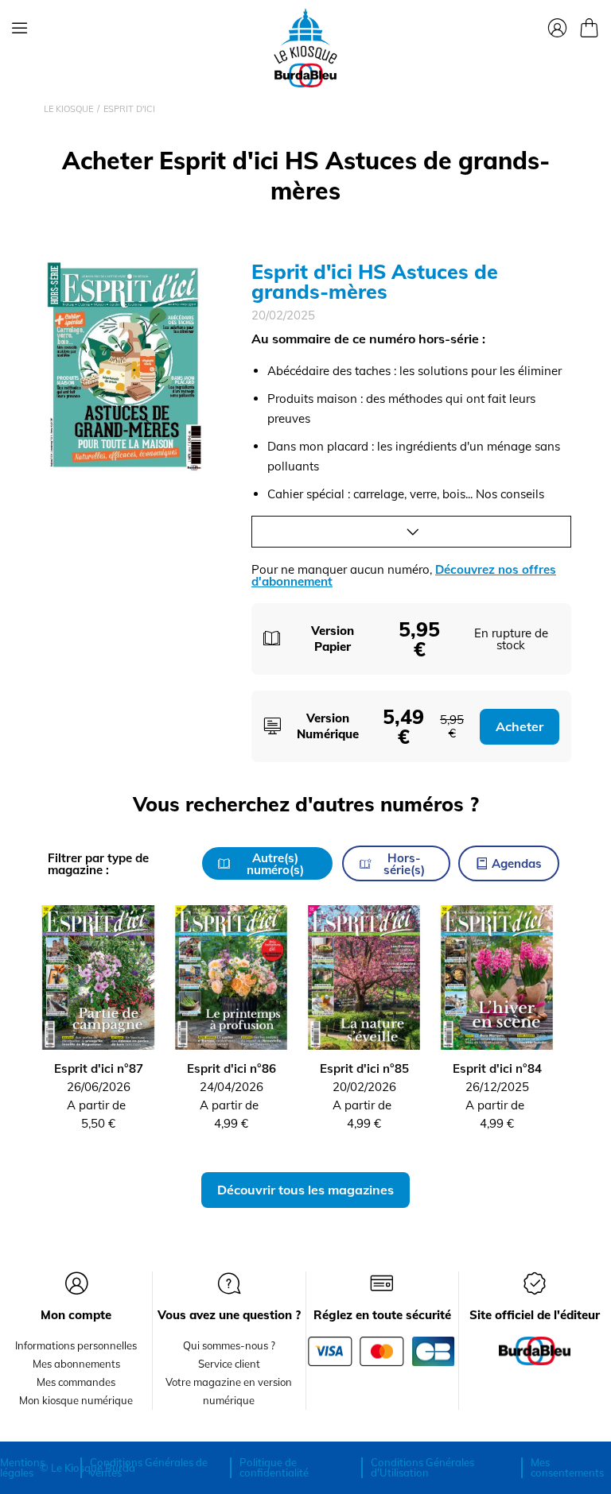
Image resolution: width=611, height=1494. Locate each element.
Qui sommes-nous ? (229, 1345)
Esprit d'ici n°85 (364, 1068)
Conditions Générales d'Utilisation (422, 1467)
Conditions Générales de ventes (149, 1467)
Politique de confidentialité (274, 1467)
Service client (229, 1363)
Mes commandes (76, 1382)
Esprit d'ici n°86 (231, 1068)
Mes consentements (567, 1467)
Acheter (519, 726)
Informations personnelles (76, 1345)
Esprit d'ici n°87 (98, 1068)
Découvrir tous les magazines (305, 1190)
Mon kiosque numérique (76, 1400)
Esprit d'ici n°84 (497, 1068)
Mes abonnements (76, 1363)
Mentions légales (22, 1467)
